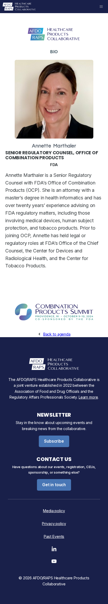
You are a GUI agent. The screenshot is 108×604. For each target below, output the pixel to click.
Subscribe (54, 441)
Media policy (54, 510)
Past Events (54, 536)
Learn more (88, 397)
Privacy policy (54, 523)
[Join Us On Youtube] (54, 562)
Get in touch (54, 484)
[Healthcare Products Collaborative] (19, 6)
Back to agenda (57, 334)
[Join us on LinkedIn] (54, 550)
